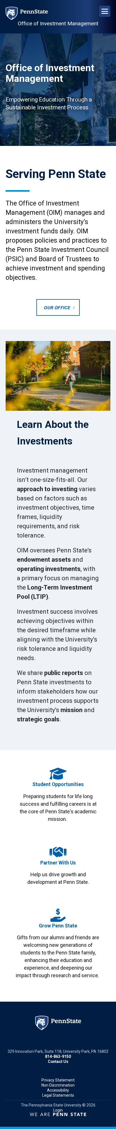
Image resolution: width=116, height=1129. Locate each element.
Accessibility (58, 1090)
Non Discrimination (58, 1085)
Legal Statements (58, 1095)
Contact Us (58, 1061)
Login (58, 1110)
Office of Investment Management (58, 23)
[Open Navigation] (104, 11)
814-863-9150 (58, 1056)
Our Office (57, 307)
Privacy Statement (58, 1080)
